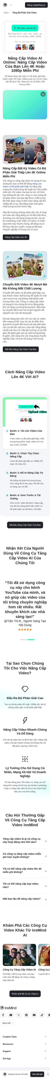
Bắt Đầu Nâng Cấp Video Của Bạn (20, 349)
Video (5, 12)
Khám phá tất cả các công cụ (25, 994)
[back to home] (5, 5)
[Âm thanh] (43, 94)
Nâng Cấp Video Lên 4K (16, 237)
